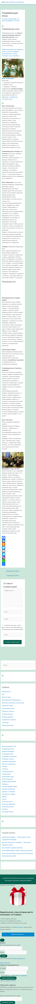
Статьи (4, 799)
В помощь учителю (8, 759)
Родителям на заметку (9, 719)
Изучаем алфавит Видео (9, 786)
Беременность (6, 691)
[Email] (13, 551)
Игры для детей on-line (9, 746)
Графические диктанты (9, 781)
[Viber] (13, 557)
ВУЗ (3, 694)
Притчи (4, 796)
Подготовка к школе (8, 708)
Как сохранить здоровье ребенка (12, 847)
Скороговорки (6, 774)
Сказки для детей (7, 771)
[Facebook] (13, 537)
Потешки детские (7, 714)
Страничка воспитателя (9, 756)
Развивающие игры (8, 749)
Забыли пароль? (5, 963)
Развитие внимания (8, 751)
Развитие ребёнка (7, 717)
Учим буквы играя (7, 754)
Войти (14, 980)
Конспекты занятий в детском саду (13, 703)
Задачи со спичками (8, 791)
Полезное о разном (8, 711)
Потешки (4, 766)
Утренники (5, 722)
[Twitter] (13, 547)
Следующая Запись (13, 575)
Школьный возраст (8, 725)
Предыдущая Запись (12, 571)
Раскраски (5, 784)
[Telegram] (13, 554)
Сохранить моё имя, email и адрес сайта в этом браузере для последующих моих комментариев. (12, 627)
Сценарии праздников (9, 761)
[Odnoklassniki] (13, 544)
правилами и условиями (19, 975)
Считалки (5, 769)
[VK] (13, 541)
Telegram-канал (18, 927)
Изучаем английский (8, 789)
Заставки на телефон (8, 794)
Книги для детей (7, 801)
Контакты (5, 809)
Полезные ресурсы (8, 806)
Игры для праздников (8, 764)
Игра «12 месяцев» (8, 78)
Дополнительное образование (11, 700)
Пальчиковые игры (8, 776)
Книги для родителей (8, 804)
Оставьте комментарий (9, 19)
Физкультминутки (7, 779)
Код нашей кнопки (7, 811)
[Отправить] (13, 564)
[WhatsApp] (13, 560)
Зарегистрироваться (18, 958)
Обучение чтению (7, 705)
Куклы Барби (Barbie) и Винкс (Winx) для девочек (17, 850)
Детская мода (6, 697)
